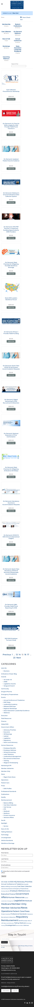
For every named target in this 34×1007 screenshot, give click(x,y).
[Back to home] (17, 4)
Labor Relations (9, 754)
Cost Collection (6, 31)
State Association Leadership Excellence (17, 48)
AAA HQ (3, 668)
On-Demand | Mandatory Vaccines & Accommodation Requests (11, 502)
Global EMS (4, 724)
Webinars (7, 712)
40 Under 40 (8, 679)
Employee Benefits (10, 748)
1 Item (24, 17)
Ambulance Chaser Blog (9, 674)
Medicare (7, 813)
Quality (3, 797)
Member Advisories (7, 768)
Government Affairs (7, 727)
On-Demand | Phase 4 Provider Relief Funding (11, 332)
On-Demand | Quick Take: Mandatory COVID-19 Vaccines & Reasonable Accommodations (11, 571)
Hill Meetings (8, 734)
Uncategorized (6, 837)
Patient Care (5, 783)
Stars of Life (6, 39)
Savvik (3, 820)
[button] (2, 4)
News (3, 774)
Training (6, 760)
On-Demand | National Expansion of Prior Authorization (11, 435)
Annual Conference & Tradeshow (14, 700)
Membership (6, 24)
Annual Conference (17, 39)
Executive (4, 715)
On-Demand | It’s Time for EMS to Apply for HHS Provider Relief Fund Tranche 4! (11, 126)
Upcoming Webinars (6, 57)
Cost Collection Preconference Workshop (11, 90)
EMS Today (7, 702)
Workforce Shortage (7, 843)
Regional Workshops (10, 708)
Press (3, 785)
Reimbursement (6, 800)
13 (17, 654)
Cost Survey (7, 807)
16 (25, 654)
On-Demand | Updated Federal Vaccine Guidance (11, 160)
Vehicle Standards (7, 840)
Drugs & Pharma (6, 691)
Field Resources (6, 718)
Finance (3, 721)
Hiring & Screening (10, 752)
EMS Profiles (8, 788)
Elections (6, 671)
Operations (4, 780)
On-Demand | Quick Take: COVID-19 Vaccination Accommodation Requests (11, 367)
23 (14, 658)
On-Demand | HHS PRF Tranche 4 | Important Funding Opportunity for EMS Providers (11, 229)
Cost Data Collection (10, 805)
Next (18, 658)
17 (28, 654)
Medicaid (6, 811)
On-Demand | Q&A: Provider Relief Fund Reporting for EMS (11, 606)
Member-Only (5, 771)
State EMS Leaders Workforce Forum (11, 298)
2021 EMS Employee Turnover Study (11, 639)
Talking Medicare (6, 832)
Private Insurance (9, 815)
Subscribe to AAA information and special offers (15, 871)
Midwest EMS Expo (10, 706)
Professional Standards (8, 791)
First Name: (5, 853)
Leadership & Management (12, 756)
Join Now (6, 990)
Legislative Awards (10, 684)
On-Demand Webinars (18, 32)
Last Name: (5, 859)
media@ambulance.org (9, 986)
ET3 (5, 809)
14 (20, 654)
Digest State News (9, 777)
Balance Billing (8, 803)
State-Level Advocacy (10, 742)
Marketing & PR (6, 765)
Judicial (6, 736)
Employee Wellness (10, 750)
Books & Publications (18, 25)
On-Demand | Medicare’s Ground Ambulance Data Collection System (11, 194)
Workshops (6, 46)
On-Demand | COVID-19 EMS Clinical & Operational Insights (11, 536)
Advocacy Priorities (10, 730)
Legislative (7, 738)
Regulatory (7, 740)
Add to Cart (11, 99)
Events (3, 697)
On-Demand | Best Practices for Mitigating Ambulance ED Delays (11, 469)
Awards (3, 677)
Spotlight (4, 823)
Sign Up (4, 942)
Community (5, 688)
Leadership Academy (10, 704)
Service (6, 826)
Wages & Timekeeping (11, 762)
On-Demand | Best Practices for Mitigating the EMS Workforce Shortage (11, 265)
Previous (7, 654)
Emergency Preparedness (9, 694)
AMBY (5, 681)
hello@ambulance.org (8, 970)
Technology (5, 834)
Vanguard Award (9, 686)
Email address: (6, 865)
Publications (5, 794)
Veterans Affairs (9, 817)
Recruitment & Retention (12, 758)
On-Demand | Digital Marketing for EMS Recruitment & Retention (11, 401)
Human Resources (7, 745)
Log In (15, 990)
